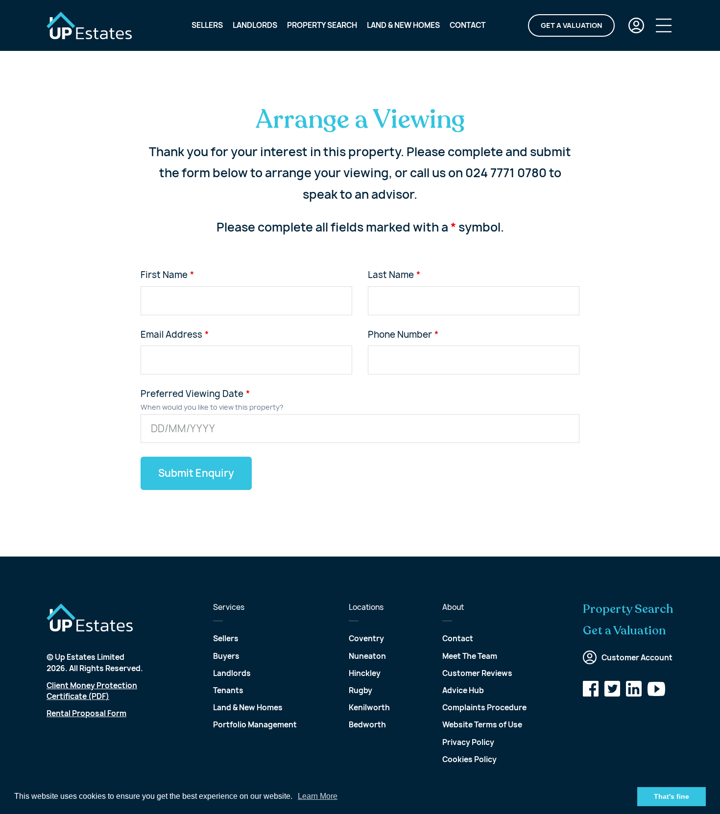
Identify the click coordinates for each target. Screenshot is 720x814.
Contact (467, 25)
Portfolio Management (255, 725)
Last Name (391, 275)
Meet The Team (469, 656)
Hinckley (365, 673)
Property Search (322, 25)
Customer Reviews (477, 673)
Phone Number (400, 335)
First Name (164, 275)
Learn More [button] (317, 796)
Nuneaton (367, 656)
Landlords (255, 25)
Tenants (228, 690)
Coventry (366, 638)
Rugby (360, 690)
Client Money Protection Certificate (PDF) (92, 691)
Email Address (171, 335)
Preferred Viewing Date (192, 394)
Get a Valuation (571, 25)
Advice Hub (463, 690)
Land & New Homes (403, 25)
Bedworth (367, 725)
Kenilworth (369, 707)
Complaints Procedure (484, 707)
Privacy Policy (468, 742)
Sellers (207, 25)
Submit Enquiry (196, 473)
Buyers (226, 656)
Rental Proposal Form (86, 713)
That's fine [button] (671, 796)
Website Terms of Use (482, 725)
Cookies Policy (469, 759)
